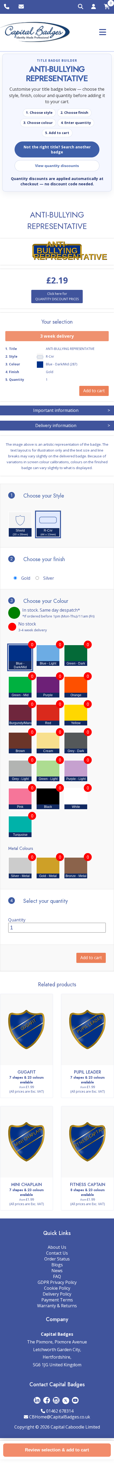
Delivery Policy (57, 1294)
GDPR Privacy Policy (57, 1282)
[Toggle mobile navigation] (102, 32)
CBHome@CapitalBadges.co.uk (59, 1417)
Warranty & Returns (57, 1306)
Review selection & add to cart (57, 1449)
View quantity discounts (57, 166)
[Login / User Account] (93, 7)
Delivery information (72, 425)
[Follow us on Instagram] (56, 1400)
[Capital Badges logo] (35, 32)
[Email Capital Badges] (22, 7)
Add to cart (91, 958)
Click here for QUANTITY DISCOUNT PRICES (57, 296)
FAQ (57, 1276)
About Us (57, 1247)
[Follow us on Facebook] (46, 1400)
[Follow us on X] (65, 1400)
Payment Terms (57, 1300)
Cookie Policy (57, 1288)
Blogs (57, 1265)
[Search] (80, 7)
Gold (25, 578)
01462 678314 (59, 1411)
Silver (48, 578)
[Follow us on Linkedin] (37, 1400)
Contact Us (57, 1253)
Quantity (16, 920)
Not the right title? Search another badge (57, 149)
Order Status (57, 1259)
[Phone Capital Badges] (7, 7)
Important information (71, 410)
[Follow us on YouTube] (75, 1400)
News (57, 1271)
